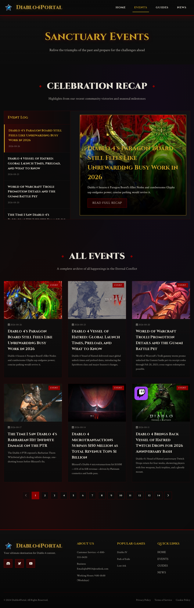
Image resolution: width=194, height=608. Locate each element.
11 (130, 495)
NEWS (181, 7)
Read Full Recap (107, 203)
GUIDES (162, 7)
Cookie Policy (183, 600)
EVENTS (140, 7)
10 (120, 495)
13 (149, 495)
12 (139, 495)
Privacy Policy (143, 600)
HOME (121, 7)
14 (158, 495)
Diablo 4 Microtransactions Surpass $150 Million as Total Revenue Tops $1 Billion (95, 446)
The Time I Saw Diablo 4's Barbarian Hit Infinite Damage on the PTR (32, 440)
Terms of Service (163, 600)
